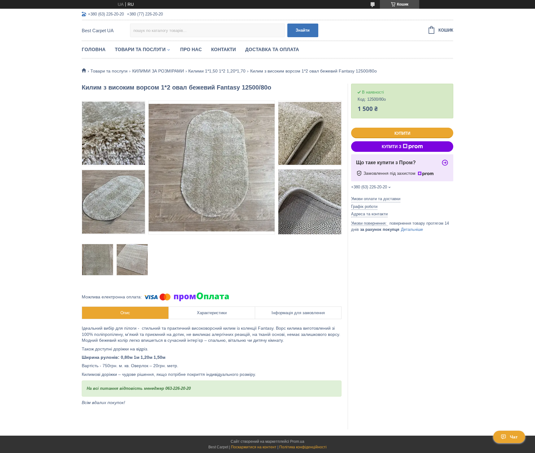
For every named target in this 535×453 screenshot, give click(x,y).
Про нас (191, 49)
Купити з (391, 146)
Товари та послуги (140, 49)
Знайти (303, 30)
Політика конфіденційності (303, 447)
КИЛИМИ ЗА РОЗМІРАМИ (158, 70)
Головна (94, 49)
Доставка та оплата (272, 49)
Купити (402, 133)
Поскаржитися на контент (253, 447)
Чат (514, 436)
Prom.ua (297, 441)
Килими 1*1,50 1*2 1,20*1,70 (217, 70)
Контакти (223, 49)
